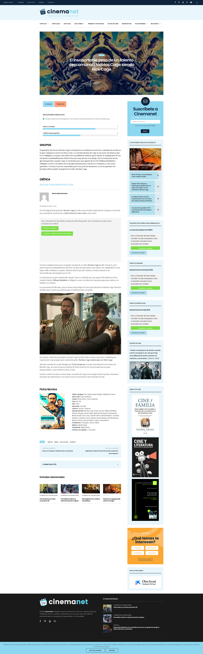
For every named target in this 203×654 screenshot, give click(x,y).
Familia (56, 442)
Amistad (48, 104)
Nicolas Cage (64, 442)
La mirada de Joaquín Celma (49, 495)
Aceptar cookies (49, 228)
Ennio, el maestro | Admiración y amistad (58, 451)
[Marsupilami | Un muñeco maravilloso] (91, 488)
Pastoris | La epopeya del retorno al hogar (111, 500)
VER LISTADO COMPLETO (145, 559)
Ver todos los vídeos (138, 253)
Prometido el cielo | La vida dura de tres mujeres (70, 500)
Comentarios (49, 464)
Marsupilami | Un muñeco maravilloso (91, 500)
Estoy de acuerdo (95, 650)
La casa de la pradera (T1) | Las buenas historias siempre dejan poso (142, 210)
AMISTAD (138, 548)
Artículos (56, 24)
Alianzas (41, 2)
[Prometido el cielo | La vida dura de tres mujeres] (70, 488)
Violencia (60, 104)
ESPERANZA (138, 553)
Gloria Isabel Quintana (59, 193)
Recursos (155, 24)
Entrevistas (127, 24)
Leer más (112, 650)
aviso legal (151, 125)
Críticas (43, 24)
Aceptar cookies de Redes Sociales (57, 234)
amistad (50, 442)
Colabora (21, 2)
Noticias (67, 24)
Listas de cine (113, 24)
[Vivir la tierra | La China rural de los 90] (49, 488)
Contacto (50, 2)
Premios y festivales (96, 24)
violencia (73, 442)
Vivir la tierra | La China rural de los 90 (47, 500)
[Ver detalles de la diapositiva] (145, 582)
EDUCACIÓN (152, 548)
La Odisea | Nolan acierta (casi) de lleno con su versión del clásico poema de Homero (142, 199)
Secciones (78, 24)
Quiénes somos (8, 2)
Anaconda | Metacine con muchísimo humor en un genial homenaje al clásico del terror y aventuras (136, 628)
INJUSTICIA (152, 553)
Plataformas (140, 24)
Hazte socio (31, 2)
